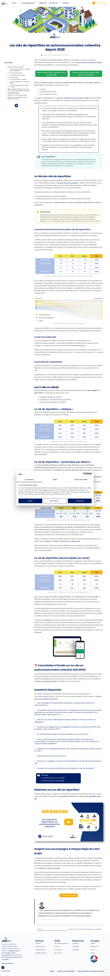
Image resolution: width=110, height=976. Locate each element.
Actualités (75, 943)
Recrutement (94, 946)
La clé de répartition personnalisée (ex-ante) (19, 86)
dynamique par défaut (48, 400)
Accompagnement (27, 3)
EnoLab (20, 957)
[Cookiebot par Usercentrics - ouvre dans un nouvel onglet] (84, 474)
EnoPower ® (58, 950)
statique (43, 397)
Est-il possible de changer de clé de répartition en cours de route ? (62, 734)
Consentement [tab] (29, 479)
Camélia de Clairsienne (61, 541)
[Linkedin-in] (2, 967)
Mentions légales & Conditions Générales (91, 971)
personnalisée (45, 402)
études (13, 953)
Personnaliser (54, 501)
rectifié (86, 98)
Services (39, 941)
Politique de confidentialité (66, 971)
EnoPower (48, 620)
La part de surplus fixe (16, 73)
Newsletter (75, 946)
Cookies (51, 971)
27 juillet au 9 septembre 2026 (45, 681)
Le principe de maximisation (17, 75)
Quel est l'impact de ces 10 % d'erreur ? (52, 756)
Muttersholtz (75, 541)
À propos (65, 3)
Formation (38, 943)
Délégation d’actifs (40, 953)
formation (8, 953)
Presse (92, 950)
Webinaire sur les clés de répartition (17, 95)
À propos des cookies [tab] (80, 479)
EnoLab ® (57, 946)
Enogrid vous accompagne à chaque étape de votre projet (17, 98)
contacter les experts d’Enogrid (49, 868)
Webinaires (75, 950)
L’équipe (92, 943)
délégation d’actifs (14, 950)
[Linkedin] (16, 105)
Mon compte (58, 953)
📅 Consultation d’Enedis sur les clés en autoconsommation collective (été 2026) (18, 89)
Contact (92, 953)
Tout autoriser (80, 501)
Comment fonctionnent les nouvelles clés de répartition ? (20, 69)
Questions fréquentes (13, 93)
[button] (68, 704)
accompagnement (6, 955)
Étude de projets (40, 946)
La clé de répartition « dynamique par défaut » (20, 82)
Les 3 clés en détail (13, 77)
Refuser (30, 501)
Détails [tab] (55, 479)
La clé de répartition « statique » (18, 79)
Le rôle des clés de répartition (15, 67)
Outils (14, 3)
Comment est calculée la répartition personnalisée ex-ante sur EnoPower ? (66, 768)
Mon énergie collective (12, 957)
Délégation (43, 3)
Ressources (53, 3)
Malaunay (48, 541)
